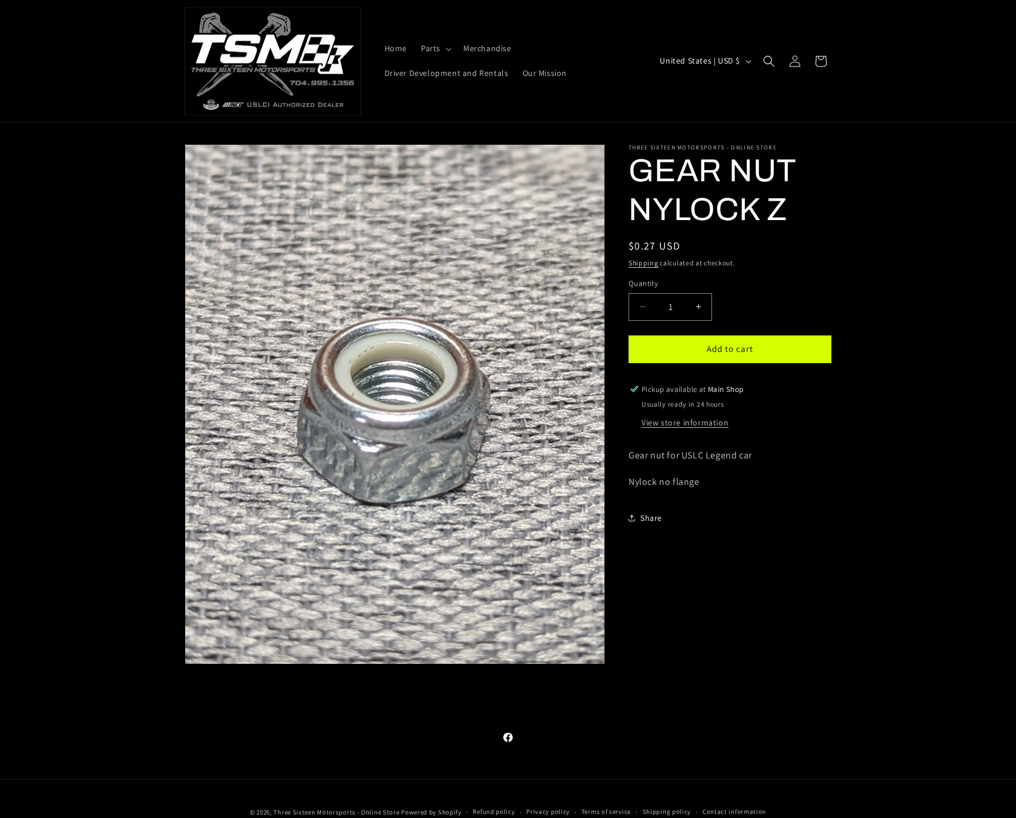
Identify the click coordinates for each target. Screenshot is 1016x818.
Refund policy (493, 811)
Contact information (734, 811)
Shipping (644, 262)
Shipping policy (667, 811)
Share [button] (651, 517)
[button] (435, 48)
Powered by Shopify (431, 812)
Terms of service (606, 811)
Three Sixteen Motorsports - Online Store (336, 812)
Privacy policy (548, 811)
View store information (684, 422)
